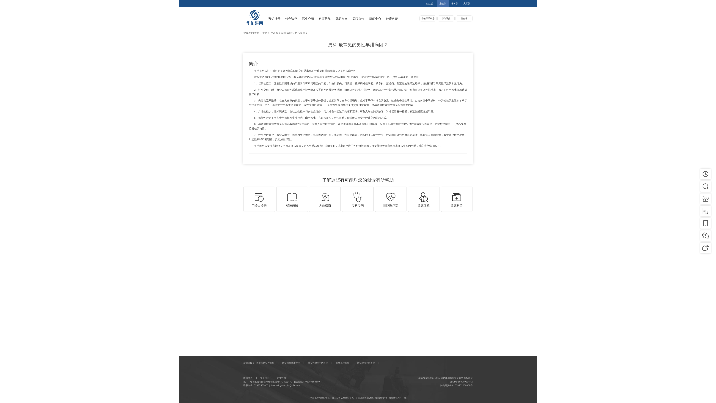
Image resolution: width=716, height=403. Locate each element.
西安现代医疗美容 (366, 363)
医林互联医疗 (342, 363)
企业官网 (281, 378)
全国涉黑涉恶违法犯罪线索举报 (371, 398)
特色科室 (300, 33)
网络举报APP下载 (397, 398)
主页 (265, 33)
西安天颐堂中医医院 (318, 363)
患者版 (442, 3)
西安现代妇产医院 (265, 363)
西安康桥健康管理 (291, 363)
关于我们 (264, 378)
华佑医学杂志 (428, 18)
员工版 (466, 3)
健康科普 (392, 18)
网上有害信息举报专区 (343, 398)
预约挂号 (274, 18)
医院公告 (358, 18)
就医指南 (342, 18)
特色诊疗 (291, 18)
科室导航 (325, 18)
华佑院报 (446, 18)
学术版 (454, 3)
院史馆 (464, 18)
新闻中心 (375, 18)
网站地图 (247, 378)
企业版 (429, 3)
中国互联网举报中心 (320, 398)
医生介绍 (308, 18)
